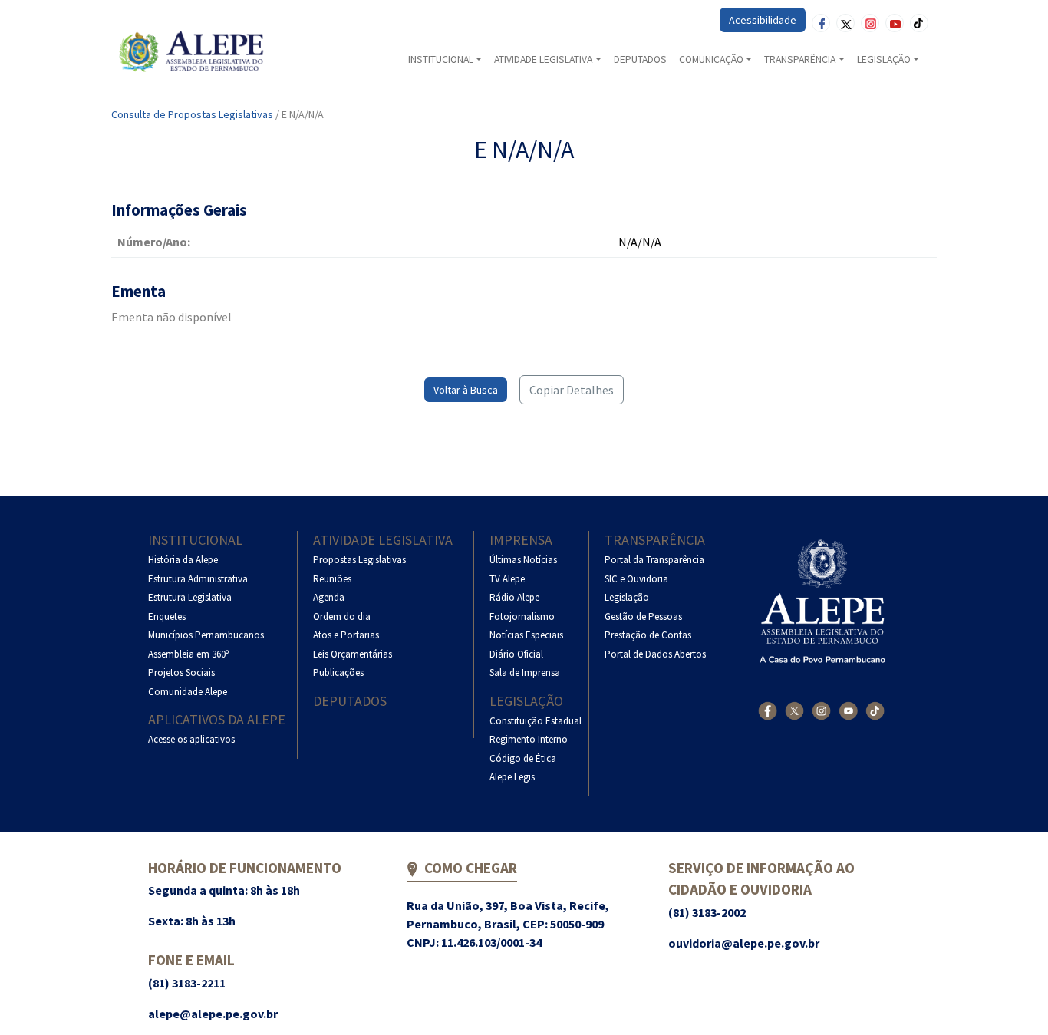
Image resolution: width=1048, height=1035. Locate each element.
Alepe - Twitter (845, 23)
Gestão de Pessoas (643, 616)
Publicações (338, 672)
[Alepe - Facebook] (767, 710)
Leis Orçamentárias (352, 654)
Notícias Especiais (526, 634)
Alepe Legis (512, 776)
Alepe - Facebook (821, 23)
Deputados (350, 701)
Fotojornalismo (522, 616)
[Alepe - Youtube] (848, 710)
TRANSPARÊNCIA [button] (799, 59)
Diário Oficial (516, 654)
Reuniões (332, 578)
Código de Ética (522, 758)
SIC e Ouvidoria (636, 578)
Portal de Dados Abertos (655, 654)
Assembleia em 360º (188, 654)
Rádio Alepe (514, 597)
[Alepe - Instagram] (821, 710)
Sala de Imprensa (524, 672)
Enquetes (167, 616)
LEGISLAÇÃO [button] (884, 59)
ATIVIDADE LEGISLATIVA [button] (543, 59)
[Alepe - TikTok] (875, 710)
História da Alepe (183, 559)
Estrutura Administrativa (198, 578)
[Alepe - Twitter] (794, 710)
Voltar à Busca (465, 390)
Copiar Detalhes (571, 389)
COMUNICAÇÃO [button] (711, 59)
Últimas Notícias (523, 559)
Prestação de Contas (648, 634)
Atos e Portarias (346, 634)
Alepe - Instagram (870, 23)
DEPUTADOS (640, 59)
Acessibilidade (762, 20)
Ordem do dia (342, 616)
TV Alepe (507, 578)
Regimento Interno (528, 739)
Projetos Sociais (181, 672)
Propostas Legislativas (359, 559)
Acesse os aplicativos (191, 739)
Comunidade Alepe (187, 691)
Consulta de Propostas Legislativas (192, 114)
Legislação (526, 701)
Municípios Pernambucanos (206, 634)
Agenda (328, 597)
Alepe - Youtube (894, 23)
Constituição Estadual (535, 720)
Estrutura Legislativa (190, 597)
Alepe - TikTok (919, 23)
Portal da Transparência (654, 559)
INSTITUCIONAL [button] (440, 59)
